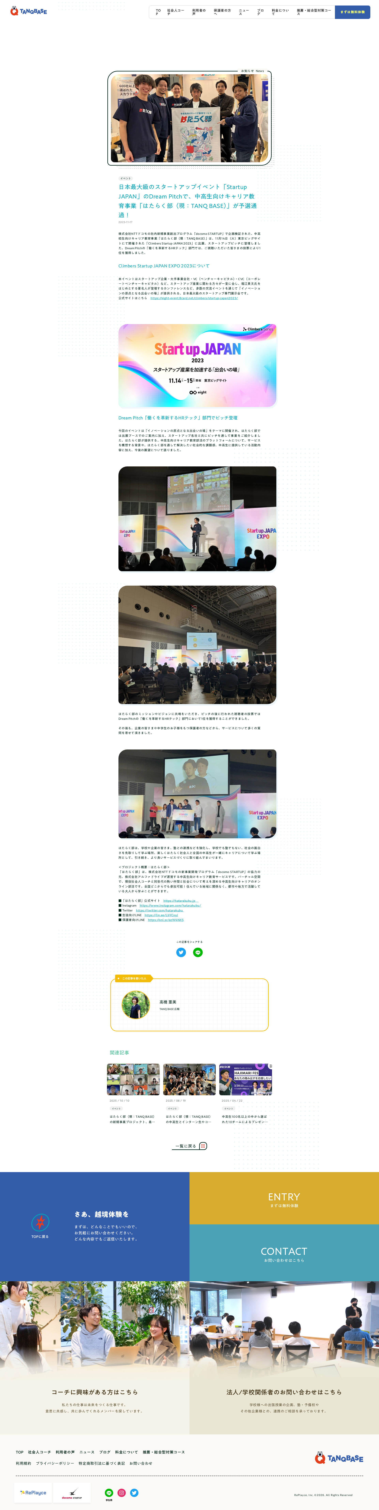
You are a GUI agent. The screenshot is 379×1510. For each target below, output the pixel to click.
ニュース (244, 12)
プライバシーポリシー (55, 1463)
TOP (158, 12)
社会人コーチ (176, 12)
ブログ (260, 12)
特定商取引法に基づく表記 (102, 1463)
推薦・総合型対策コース (314, 12)
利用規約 (23, 1463)
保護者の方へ (222, 12)
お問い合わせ (140, 1463)
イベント (125, 178)
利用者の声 (199, 12)
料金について (280, 12)
